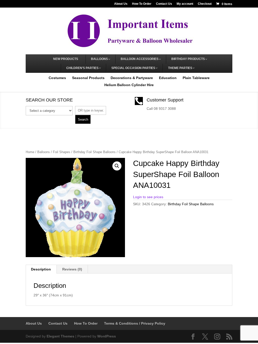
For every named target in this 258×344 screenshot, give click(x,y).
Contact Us (164, 4)
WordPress (106, 336)
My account (185, 4)
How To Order (141, 4)
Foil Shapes (61, 152)
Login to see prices (148, 197)
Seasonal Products (88, 78)
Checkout (205, 4)
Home (30, 152)
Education (168, 78)
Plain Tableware (196, 78)
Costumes (57, 78)
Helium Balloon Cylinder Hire (129, 85)
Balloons (43, 152)
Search (83, 119)
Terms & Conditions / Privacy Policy (134, 323)
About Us (120, 4)
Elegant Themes (60, 336)
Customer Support (165, 99)
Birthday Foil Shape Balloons (94, 152)
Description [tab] (41, 269)
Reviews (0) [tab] (72, 269)
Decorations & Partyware (132, 78)
